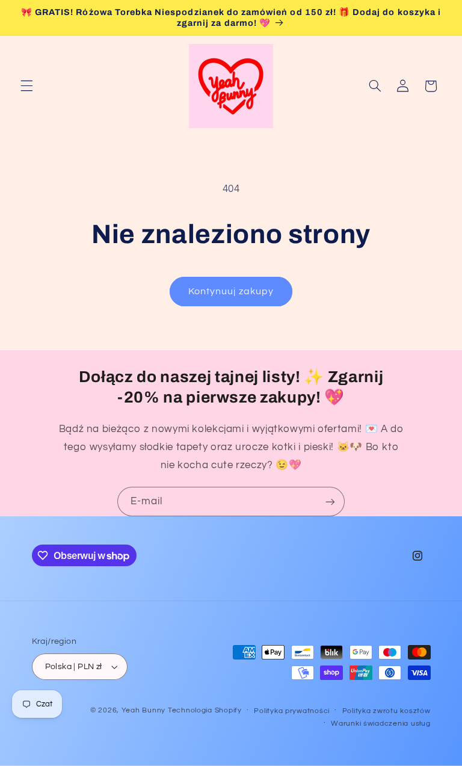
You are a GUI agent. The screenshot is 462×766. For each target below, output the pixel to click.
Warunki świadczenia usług (380, 723)
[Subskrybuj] (330, 501)
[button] (26, 86)
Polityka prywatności (292, 711)
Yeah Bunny (143, 710)
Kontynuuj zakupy (231, 291)
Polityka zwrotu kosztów (386, 711)
